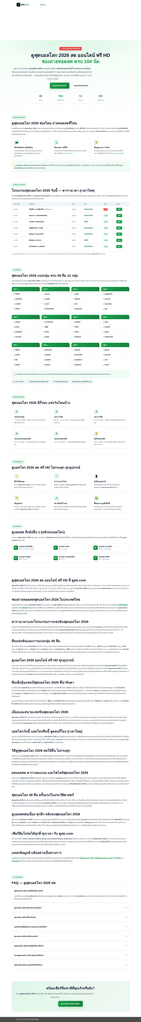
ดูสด (119, 209)
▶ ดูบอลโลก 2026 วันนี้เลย (70, 1004)
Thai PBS (117, 858)
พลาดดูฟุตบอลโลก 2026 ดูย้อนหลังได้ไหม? (29, 955)
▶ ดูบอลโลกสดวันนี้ (59, 85)
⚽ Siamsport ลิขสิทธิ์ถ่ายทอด (82, 382)
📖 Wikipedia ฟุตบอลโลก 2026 (38, 382)
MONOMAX (123, 605)
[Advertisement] (70, 24)
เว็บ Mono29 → (69, 153)
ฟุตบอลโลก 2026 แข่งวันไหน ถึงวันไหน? (27, 908)
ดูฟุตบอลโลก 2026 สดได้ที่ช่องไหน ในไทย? (28, 891)
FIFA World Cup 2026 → (117, 153)
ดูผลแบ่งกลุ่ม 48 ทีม (81, 85)
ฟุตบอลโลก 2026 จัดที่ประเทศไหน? (26, 936)
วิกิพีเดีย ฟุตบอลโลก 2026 (104, 858)
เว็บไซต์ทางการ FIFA (87, 858)
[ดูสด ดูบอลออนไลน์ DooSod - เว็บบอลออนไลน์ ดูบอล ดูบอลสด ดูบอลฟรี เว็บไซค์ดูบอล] (26, 4)
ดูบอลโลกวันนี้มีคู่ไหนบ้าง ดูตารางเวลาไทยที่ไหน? (30, 927)
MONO (25, 608)
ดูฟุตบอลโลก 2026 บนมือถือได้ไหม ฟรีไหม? (29, 946)
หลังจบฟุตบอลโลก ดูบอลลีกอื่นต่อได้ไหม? (28, 965)
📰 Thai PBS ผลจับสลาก (60, 382)
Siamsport (16, 861)
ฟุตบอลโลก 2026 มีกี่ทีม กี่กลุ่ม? (25, 917)
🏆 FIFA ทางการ (18, 382)
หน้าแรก (43, 5)
